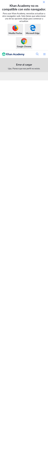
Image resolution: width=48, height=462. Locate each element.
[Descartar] (44, 2)
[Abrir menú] (44, 54)
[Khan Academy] (12, 54)
